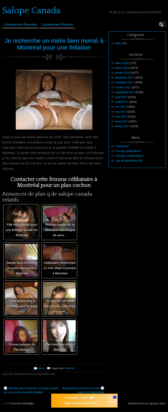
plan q (41, 368)
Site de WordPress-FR (129, 160)
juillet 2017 (121, 101)
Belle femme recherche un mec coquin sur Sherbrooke (83, 390)
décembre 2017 (124, 77)
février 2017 (122, 126)
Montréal (69, 368)
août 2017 (121, 97)
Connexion (122, 146)
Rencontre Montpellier (22, 403)
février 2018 (122, 68)
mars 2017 (121, 121)
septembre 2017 (125, 92)
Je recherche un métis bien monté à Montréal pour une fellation (54, 44)
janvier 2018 (122, 72)
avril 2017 (121, 116)
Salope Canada (31, 10)
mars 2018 (121, 63)
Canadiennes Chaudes (57, 24)
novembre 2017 (124, 82)
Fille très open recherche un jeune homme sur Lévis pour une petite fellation (31, 390)
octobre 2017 (123, 87)
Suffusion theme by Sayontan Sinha (146, 403)
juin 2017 (120, 106)
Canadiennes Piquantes (20, 24)
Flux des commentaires (129, 155)
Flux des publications (128, 151)
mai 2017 (120, 111)
